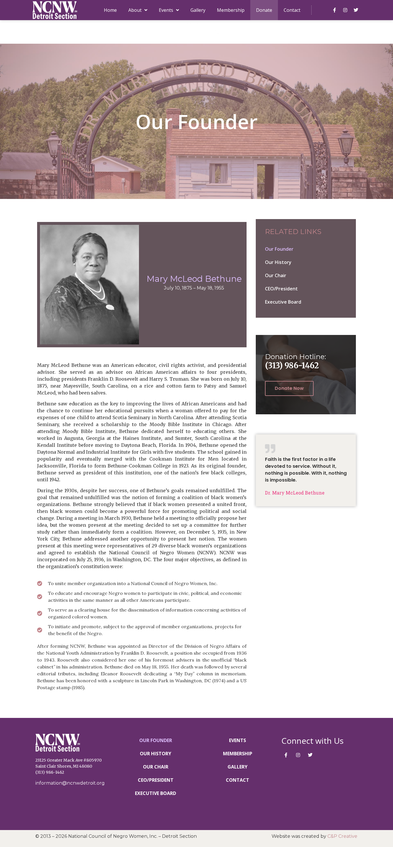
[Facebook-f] (334, 10)
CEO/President (281, 288)
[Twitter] (355, 10)
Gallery (197, 10)
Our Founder (279, 249)
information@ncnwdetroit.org (70, 783)
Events (166, 10)
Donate (264, 10)
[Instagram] (345, 10)
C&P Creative (342, 836)
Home (110, 10)
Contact (292, 10)
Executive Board (283, 302)
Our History (278, 262)
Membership (231, 10)
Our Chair (275, 275)
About (135, 10)
